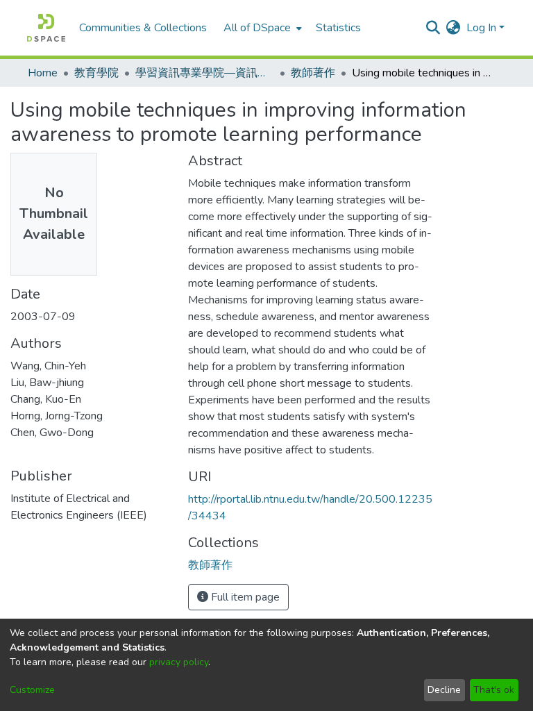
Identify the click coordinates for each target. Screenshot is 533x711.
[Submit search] (433, 27)
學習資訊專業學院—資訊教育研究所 (204, 73)
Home (43, 73)
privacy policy (178, 662)
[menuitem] (261, 28)
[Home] (46, 28)
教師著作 (313, 73)
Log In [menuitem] (481, 27)
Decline (444, 689)
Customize (32, 689)
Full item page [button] (244, 597)
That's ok (493, 689)
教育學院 (96, 73)
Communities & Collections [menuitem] (143, 27)
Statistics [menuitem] (338, 27)
